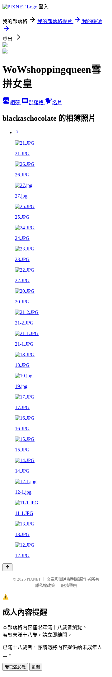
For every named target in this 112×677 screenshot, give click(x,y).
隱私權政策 (45, 585)
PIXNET (34, 579)
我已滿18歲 (15, 667)
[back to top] (7, 567)
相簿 (15, 102)
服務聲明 (69, 585)
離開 (36, 667)
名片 (57, 102)
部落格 (37, 102)
